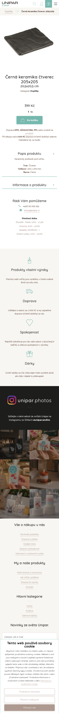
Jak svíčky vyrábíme (29, 577)
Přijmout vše (29, 707)
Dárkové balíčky (29, 615)
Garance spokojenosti (29, 549)
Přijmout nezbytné (29, 699)
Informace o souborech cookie (29, 553)
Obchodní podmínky (29, 534)
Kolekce (29, 611)
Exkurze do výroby (29, 582)
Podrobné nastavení (29, 691)
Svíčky (29, 606)
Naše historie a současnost (29, 572)
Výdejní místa (29, 544)
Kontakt (29, 587)
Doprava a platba (29, 539)
